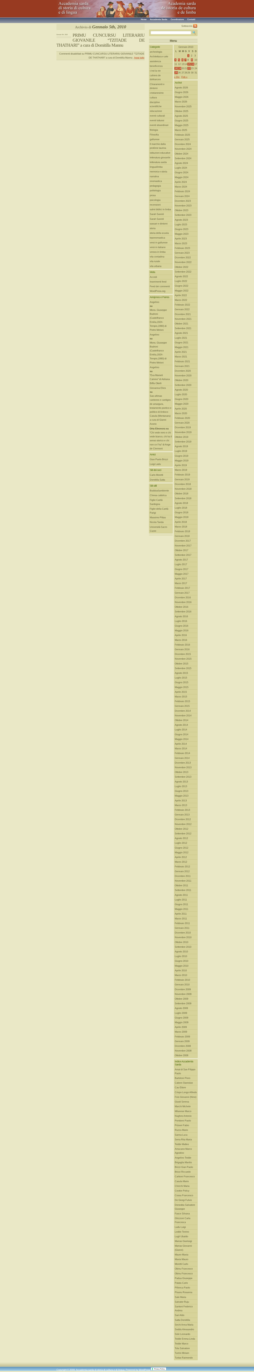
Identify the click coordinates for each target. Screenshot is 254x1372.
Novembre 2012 (183, 824)
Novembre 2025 (183, 106)
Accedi (153, 277)
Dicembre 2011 (183, 876)
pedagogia (155, 186)
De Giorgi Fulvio (183, 1200)
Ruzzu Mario (181, 1130)
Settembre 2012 (183, 833)
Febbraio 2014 (182, 753)
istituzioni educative (160, 153)
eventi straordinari (159, 125)
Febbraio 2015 (182, 701)
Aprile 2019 (181, 465)
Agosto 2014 (181, 725)
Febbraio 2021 (182, 361)
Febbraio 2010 (182, 980)
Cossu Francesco (184, 1195)
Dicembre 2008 (183, 1046)
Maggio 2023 (181, 234)
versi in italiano (158, 247)
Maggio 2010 (181, 966)
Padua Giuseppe (183, 1278)
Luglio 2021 (181, 338)
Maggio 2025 (181, 125)
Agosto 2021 (181, 333)
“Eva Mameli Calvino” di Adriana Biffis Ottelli (160, 379)
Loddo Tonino (182, 1232)
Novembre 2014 (183, 715)
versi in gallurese (159, 242)
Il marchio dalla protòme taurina (158, 146)
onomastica (156, 181)
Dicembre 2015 (183, 654)
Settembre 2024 (183, 158)
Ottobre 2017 (181, 550)
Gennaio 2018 (182, 536)
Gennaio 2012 (182, 871)
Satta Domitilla (182, 1320)
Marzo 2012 (181, 862)
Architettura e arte (159, 56)
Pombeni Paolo (183, 1120)
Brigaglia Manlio (183, 1162)
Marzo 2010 (181, 975)
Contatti (191, 19)
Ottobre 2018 (181, 493)
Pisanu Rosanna (183, 1292)
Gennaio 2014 (182, 758)
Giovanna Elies (158, 388)
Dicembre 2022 (183, 257)
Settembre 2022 (183, 272)
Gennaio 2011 (182, 928)
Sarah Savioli (157, 214)
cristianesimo (157, 93)
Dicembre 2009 (183, 989)
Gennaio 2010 (182, 984)
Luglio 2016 (181, 621)
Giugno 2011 (181, 904)
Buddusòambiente (159, 490)
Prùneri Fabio (182, 1125)
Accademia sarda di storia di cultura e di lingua (82, 7)
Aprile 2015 (181, 692)
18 (176, 68)
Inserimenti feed (158, 281)
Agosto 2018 (181, 503)
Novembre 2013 (183, 767)
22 (189, 68)
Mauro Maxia (181, 1254)
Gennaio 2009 (182, 1041)
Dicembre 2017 (183, 541)
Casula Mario (182, 1181)
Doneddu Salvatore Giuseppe (185, 1207)
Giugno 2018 (181, 512)
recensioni (155, 204)
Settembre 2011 (183, 890)
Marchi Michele (183, 1106)
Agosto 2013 (181, 781)
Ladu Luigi (180, 1227)
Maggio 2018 (181, 517)
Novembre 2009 (183, 994)
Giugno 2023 (181, 229)
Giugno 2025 (181, 120)
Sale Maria (180, 1297)
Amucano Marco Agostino (183, 1151)
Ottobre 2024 (181, 153)
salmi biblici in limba (160, 209)
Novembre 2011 (183, 881)
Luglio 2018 (181, 508)
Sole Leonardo (182, 1334)
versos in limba (158, 252)
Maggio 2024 (181, 177)
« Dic (177, 77)
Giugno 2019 (181, 456)
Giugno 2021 (181, 342)
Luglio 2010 (181, 956)
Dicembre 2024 (183, 144)
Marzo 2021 (181, 356)
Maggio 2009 (181, 1022)
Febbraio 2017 (182, 588)
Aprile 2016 (181, 635)
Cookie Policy (182, 1190)
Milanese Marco (183, 1111)
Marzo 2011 (181, 918)
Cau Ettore (180, 1087)
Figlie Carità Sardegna (156, 502)
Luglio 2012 (181, 843)
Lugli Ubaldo (181, 1236)
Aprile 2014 (181, 744)
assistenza (155, 61)
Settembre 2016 (183, 611)
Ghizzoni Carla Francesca (182, 1220)
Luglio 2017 (181, 564)
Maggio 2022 (181, 290)
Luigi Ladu (155, 464)
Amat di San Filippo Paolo (185, 1071)
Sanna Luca (181, 1135)
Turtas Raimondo (184, 1357)
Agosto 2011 (181, 895)
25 (176, 72)
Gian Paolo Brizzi (159, 459)
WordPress (144, 1370)
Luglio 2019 (181, 451)
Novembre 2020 (183, 375)
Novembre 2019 (183, 432)
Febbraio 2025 (182, 135)
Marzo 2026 (181, 101)
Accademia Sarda (158, 19)
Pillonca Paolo (182, 1287)
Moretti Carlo (181, 1264)
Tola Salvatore (182, 1348)
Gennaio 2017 (182, 593)
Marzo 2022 (181, 300)
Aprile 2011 (181, 914)
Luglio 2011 (181, 899)
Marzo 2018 (181, 526)
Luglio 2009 (181, 1013)
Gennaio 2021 (182, 366)
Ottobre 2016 (181, 607)
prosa (153, 195)
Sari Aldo (179, 1315)
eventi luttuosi (157, 120)
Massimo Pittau (158, 517)
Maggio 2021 (181, 347)
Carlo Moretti (156, 475)
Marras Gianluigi (183, 1241)
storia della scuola (159, 233)
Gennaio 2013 (182, 814)
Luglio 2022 (181, 281)
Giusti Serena (182, 1101)
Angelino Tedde (183, 1157)
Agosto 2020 (181, 390)
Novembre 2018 (183, 489)
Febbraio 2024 (182, 191)
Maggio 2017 (181, 574)
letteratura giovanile (160, 157)
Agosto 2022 (181, 276)
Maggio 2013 (181, 795)
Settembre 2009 (183, 1003)
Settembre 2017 (183, 555)
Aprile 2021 (181, 352)
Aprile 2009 (181, 1027)
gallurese (154, 139)
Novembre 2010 (183, 937)
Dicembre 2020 (183, 371)
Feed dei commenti (160, 286)
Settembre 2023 (183, 215)
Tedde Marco (181, 1343)
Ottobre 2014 (181, 720)
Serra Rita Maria (183, 1139)
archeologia (156, 52)
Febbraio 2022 (182, 304)
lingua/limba (156, 167)
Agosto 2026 (181, 87)
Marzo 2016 (181, 640)
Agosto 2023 (181, 220)
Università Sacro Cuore (158, 529)
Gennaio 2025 (182, 139)
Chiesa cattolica (158, 495)
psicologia (155, 200)
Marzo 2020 (181, 413)
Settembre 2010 (183, 947)
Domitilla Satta (157, 480)
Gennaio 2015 (182, 706)
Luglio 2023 (181, 224)
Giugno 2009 (181, 1017)
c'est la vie (155, 70)
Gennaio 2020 (182, 423)
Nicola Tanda (157, 522)
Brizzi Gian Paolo (184, 1167)
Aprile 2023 (181, 238)
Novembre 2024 (183, 149)
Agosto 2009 (181, 1008)
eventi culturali (157, 116)
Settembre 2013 (183, 777)
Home (144, 19)
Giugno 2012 (181, 848)
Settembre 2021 (183, 328)
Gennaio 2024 (182, 196)
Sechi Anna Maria (184, 1324)
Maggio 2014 (181, 739)
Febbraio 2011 (182, 923)
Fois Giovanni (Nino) (185, 1097)
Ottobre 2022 (181, 267)
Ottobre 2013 (181, 772)
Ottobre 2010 (181, 942)
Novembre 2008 (183, 1050)
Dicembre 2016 (183, 597)
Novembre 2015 (183, 659)
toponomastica (157, 237)
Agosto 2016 (181, 616)
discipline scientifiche (156, 104)
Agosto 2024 (181, 163)
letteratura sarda (158, 162)
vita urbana (155, 266)
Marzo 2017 (181, 583)
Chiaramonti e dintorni (157, 86)
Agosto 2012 (181, 838)
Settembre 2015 (183, 668)
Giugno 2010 (181, 961)
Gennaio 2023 (182, 253)
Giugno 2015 (181, 682)
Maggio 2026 (181, 97)
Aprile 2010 (181, 970)
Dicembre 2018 (183, 484)
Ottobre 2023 (181, 210)
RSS (195, 26)
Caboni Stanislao (184, 1083)
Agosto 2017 (181, 559)
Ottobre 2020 (181, 380)
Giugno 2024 (181, 172)
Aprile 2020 (181, 408)
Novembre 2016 (183, 602)
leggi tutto (139, 57)
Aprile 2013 (181, 800)
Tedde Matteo (182, 1144)
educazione (156, 111)
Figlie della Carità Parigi (159, 511)
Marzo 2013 (181, 805)
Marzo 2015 (181, 696)
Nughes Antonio (183, 1116)
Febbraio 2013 (182, 810)
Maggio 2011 (181, 909)
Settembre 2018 (183, 498)
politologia (155, 190)
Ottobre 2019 (181, 437)
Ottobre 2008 (181, 1055)
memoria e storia (158, 171)
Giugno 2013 (181, 791)
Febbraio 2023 (182, 248)
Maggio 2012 (181, 852)
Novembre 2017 (183, 545)
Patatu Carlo (181, 1283)
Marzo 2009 (181, 1032)
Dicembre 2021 (183, 314)
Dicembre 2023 (183, 201)
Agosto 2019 (181, 446)
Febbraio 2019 (182, 474)
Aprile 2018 (181, 522)
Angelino (154, 302)
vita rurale (155, 261)
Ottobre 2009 (181, 999)
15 (189, 64)
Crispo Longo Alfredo (186, 1092)
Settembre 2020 (183, 385)
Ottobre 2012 (181, 829)
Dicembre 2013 (183, 763)
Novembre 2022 (183, 262)
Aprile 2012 (181, 857)
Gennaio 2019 (182, 479)
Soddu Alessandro (184, 1329)
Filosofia (154, 134)
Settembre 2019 (183, 441)
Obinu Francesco (184, 1268)
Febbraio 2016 (182, 644)
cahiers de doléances (155, 77)
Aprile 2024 (181, 182)
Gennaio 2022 (182, 309)
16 (192, 64)
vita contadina (157, 256)
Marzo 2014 (181, 748)
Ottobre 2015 (181, 663)
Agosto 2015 (181, 673)
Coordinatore (177, 19)
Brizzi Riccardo (183, 1172)
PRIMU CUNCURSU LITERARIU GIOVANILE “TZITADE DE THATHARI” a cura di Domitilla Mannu (100, 40)
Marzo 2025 (181, 130)
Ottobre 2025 (181, 111)
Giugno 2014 (181, 734)
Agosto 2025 (181, 116)
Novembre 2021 (183, 319)
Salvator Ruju (182, 1302)
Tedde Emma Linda (185, 1339)
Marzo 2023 (181, 243)
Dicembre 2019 (183, 427)
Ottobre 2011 (181, 885)
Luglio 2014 (181, 729)
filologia (154, 130)
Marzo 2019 (181, 470)
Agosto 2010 (181, 951)
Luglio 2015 (181, 677)
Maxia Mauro (181, 1259)
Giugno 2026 (181, 92)
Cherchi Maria (182, 1186)
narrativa (154, 176)
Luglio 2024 (181, 168)
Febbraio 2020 (182, 418)
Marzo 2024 (181, 186)
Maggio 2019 (181, 460)
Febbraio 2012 (182, 866)
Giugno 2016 (181, 626)
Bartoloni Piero (182, 1078)
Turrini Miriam (182, 1353)
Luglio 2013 (181, 786)
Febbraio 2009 (182, 1036)
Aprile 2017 (181, 578)
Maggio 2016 (181, 630)
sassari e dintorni (159, 223)
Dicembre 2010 (183, 932)
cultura (153, 97)
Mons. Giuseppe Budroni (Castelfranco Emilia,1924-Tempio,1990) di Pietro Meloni (158, 320)
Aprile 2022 (181, 295)
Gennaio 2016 (182, 649)
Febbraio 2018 (182, 531)
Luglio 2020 (181, 394)
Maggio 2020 (181, 404)
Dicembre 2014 (183, 711)
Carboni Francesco (185, 1176)
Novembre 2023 (183, 205)
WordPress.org (157, 291)
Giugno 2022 (181, 286)
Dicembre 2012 (183, 819)
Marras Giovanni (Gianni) (183, 1248)
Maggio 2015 (181, 687)
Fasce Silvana (182, 1213)
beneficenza (156, 66)
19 (179, 68)
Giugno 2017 (181, 569)
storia (153, 228)
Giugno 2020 (181, 399)
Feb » (184, 77)
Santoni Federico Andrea (184, 1308)
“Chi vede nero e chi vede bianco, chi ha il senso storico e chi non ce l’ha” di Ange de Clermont (161, 440)
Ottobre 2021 (181, 323)
